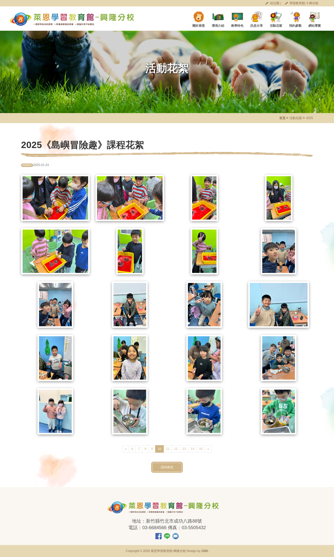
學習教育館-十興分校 (304, 3)
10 (161, 449)
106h (204, 551)
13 (184, 449)
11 (167, 449)
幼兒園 (274, 3)
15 (201, 449)
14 (192, 449)
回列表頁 (167, 467)
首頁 (282, 118)
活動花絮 (296, 118)
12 (176, 449)
